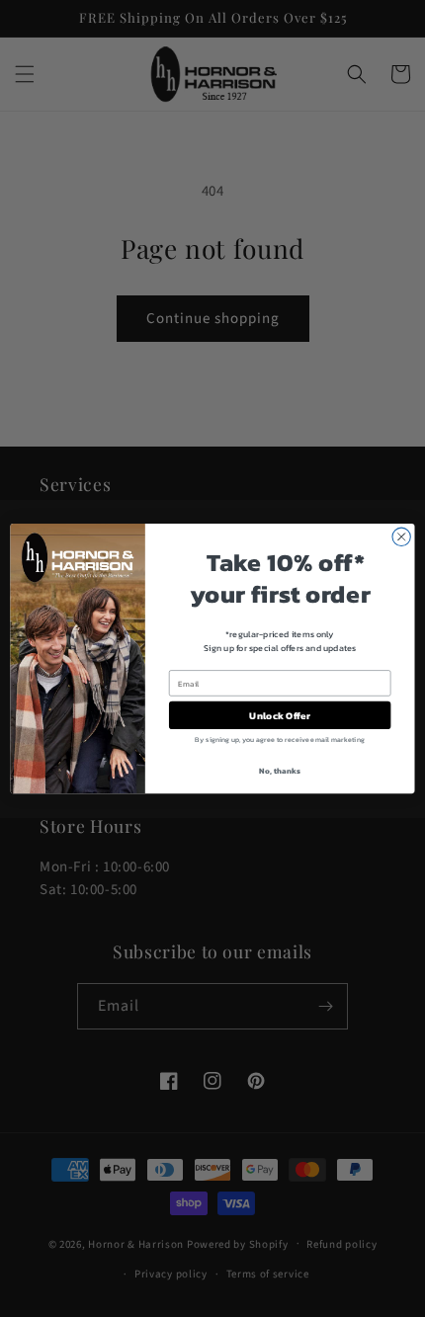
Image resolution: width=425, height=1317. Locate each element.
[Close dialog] (401, 536)
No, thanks (279, 771)
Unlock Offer (279, 715)
